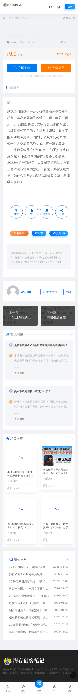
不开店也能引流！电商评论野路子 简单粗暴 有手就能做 (20, 471)
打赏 (40, 233)
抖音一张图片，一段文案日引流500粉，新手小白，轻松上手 (57, 523)
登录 (70, 6)
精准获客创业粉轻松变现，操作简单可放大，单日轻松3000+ (29, 614)
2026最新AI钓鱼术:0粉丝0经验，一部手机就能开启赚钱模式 (29, 622)
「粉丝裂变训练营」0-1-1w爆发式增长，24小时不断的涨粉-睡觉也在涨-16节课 (20, 317)
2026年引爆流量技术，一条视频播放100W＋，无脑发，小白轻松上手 (29, 593)
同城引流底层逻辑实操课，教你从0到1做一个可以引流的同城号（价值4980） (58, 317)
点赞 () (60, 233)
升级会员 (57, 68)
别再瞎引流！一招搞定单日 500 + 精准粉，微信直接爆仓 (29, 607)
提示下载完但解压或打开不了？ (32, 391)
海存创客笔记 (20, 253)
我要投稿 (70, 18)
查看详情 (19, 373)
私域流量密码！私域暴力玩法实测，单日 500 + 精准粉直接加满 (29, 629)
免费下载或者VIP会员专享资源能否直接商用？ (41, 345)
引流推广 (19, 18)
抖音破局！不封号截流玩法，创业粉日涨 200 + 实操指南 (56, 471)
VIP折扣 (66, 54)
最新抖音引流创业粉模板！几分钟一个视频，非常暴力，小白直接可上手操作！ (29, 600)
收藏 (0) (20, 233)
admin (13, 42)
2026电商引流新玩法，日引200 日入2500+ (20, 523)
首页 (8, 18)
